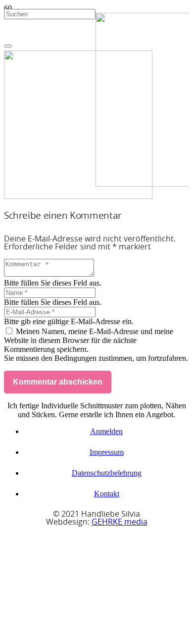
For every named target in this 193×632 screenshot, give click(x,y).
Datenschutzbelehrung (107, 473)
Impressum (107, 452)
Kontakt (106, 493)
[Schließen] (8, 46)
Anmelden (106, 431)
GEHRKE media (119, 522)
